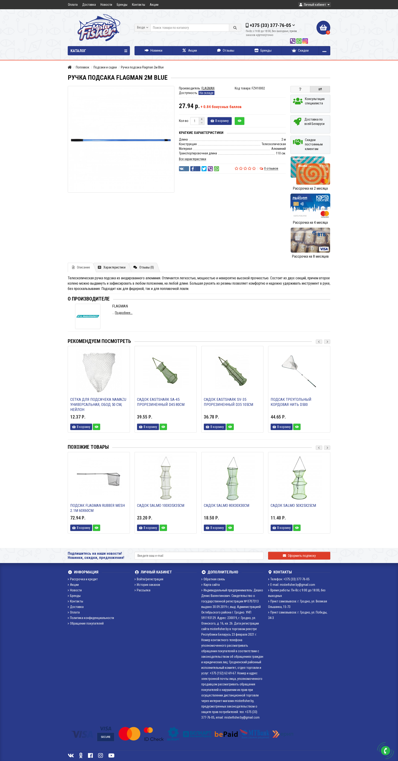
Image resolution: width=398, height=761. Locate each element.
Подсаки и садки (105, 67)
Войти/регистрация (150, 579)
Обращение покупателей (87, 623)
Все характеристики (192, 159)
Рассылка (143, 590)
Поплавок (82, 67)
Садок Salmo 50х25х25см (293, 505)
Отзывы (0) (146, 267)
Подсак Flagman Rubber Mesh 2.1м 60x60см (97, 508)
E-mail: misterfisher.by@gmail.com (292, 585)
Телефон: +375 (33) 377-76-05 (290, 579)
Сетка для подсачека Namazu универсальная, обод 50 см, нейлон (98, 404)
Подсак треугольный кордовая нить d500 (291, 402)
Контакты (138, 4)
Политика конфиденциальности (92, 618)
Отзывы (228, 50)
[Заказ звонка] (385, 750)
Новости (106, 4)
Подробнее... (123, 313)
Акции (154, 4)
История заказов (148, 585)
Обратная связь (214, 579)
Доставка (89, 4)
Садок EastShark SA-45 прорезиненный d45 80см (160, 402)
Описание (83, 267)
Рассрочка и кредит (84, 579)
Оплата (73, 4)
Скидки (303, 50)
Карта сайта (212, 585)
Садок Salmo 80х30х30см (226, 505)
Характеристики (114, 267)
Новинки (156, 50)
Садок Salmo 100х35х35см (160, 505)
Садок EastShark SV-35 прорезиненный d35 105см (228, 402)
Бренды (122, 4)
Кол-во (183, 121)
